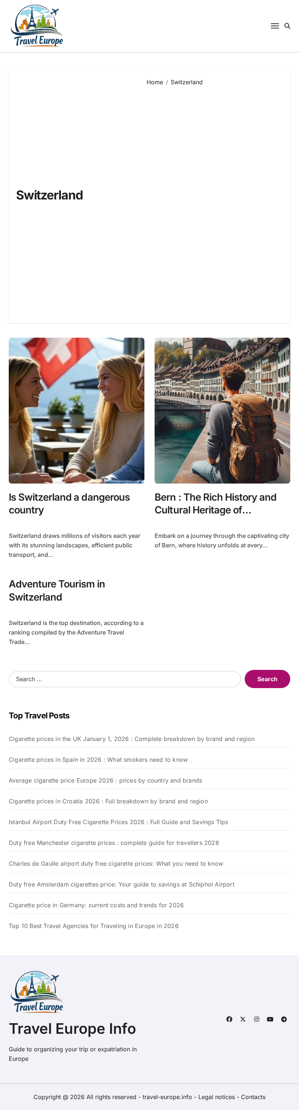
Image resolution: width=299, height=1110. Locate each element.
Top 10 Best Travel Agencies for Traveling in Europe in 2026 (94, 925)
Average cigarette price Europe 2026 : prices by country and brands (105, 780)
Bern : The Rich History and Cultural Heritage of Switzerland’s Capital (215, 510)
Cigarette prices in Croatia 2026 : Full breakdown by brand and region (108, 801)
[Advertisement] (213, 199)
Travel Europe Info (72, 1028)
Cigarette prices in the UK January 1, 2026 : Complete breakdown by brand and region (132, 738)
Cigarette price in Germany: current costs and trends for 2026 (96, 905)
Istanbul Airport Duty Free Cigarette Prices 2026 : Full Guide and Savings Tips (118, 822)
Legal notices (217, 1097)
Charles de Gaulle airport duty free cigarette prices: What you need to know (116, 863)
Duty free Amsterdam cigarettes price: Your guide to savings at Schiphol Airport (121, 884)
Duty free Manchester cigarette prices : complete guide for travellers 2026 (114, 842)
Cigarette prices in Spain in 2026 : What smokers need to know (98, 759)
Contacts (253, 1097)
